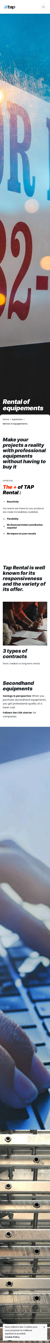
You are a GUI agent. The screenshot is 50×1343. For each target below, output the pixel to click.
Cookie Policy (12, 1337)
